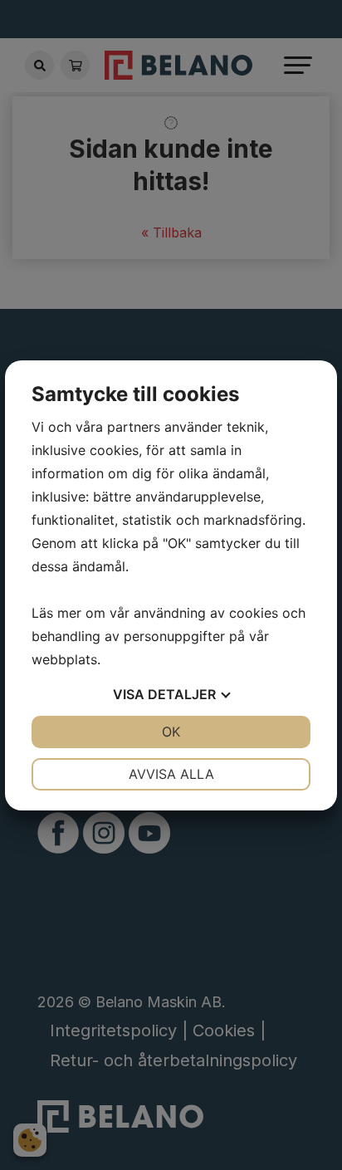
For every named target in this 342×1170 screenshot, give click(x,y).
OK (171, 731)
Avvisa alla (171, 774)
